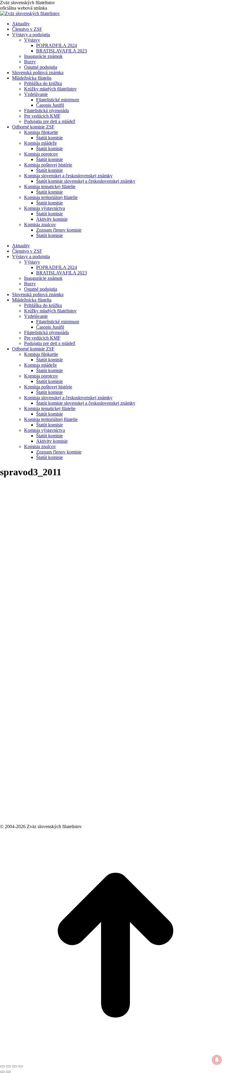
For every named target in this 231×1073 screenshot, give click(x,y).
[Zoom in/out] (20, 1066)
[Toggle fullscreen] (14, 1066)
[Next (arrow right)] (8, 1072)
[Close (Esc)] (2, 1066)
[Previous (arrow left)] (2, 1072)
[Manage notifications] (217, 1060)
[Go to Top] (115, 1059)
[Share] (8, 1066)
